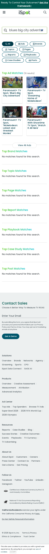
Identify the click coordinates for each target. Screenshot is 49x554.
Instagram (7, 484)
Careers (34, 456)
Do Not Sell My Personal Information (18, 519)
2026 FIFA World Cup (31, 410)
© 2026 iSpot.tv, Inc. (10, 533)
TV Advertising (9, 441)
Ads (22, 43)
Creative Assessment (24, 383)
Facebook (7, 480)
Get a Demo (8, 464)
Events (5, 437)
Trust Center (29, 536)
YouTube (28, 480)
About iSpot (8, 456)
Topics (10, 49)
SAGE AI (28, 368)
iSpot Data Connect (12, 368)
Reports (11, 54)
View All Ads (24, 145)
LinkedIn (39, 480)
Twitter (18, 480)
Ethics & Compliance (11, 536)
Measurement (9, 387)
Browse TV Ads (36, 406)
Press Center (8, 460)
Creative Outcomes (29, 433)
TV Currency (30, 437)
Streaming (7, 364)
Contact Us (23, 460)
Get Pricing (22, 464)
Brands (38, 43)
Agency (39, 360)
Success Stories (9, 433)
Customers (21, 456)
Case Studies (14, 60)
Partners (35, 460)
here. (37, 513)
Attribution (24, 387)
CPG (26, 364)
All (8, 43)
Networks (28, 360)
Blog (30, 429)
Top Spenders (20, 406)
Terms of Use (16, 327)
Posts (34, 60)
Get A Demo (11, 336)
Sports (18, 364)
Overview (6, 360)
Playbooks (31, 54)
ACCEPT (13, 552)
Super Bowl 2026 (10, 410)
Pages (27, 49)
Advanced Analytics (12, 391)
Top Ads (6, 406)
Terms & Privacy (29, 533)
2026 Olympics (9, 414)
